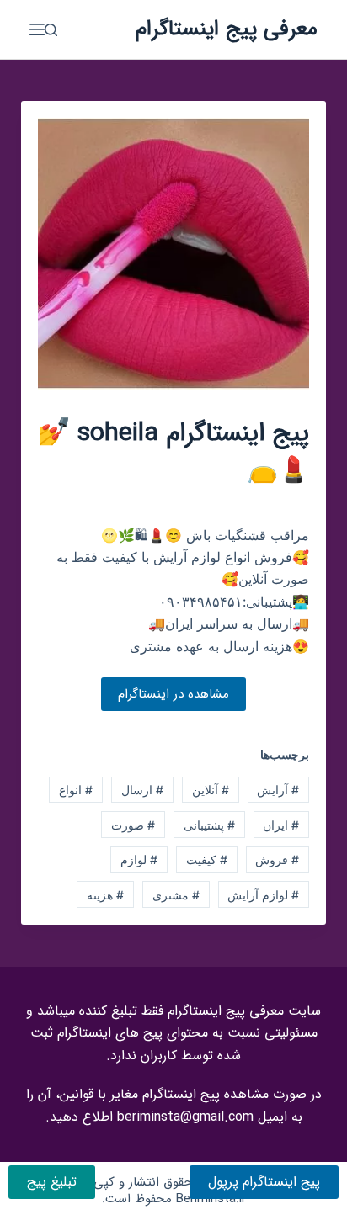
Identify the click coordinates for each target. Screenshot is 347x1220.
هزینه (105, 895)
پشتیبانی (209, 825)
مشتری (176, 895)
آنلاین (210, 789)
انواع (76, 789)
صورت (133, 825)
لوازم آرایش (263, 895)
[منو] (37, 29)
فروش (277, 859)
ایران (281, 825)
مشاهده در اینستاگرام (173, 694)
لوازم (138, 859)
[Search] (51, 30)
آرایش (278, 789)
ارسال (142, 789)
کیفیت (206, 859)
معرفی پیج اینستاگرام (227, 29)
